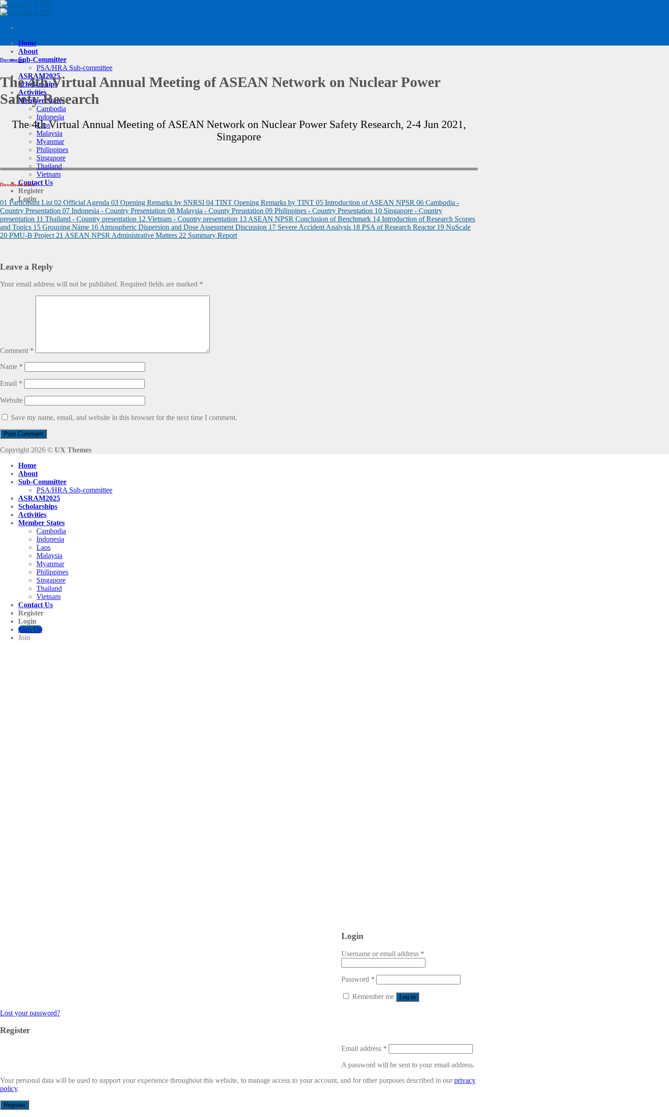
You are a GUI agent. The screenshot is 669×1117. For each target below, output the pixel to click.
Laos (43, 547)
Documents (12, 59)
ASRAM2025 (39, 498)
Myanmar (50, 141)
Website (11, 400)
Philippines (52, 150)
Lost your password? (30, 1013)
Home (27, 43)
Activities (32, 514)
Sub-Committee (42, 59)
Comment (17, 350)
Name (11, 366)
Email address (364, 1048)
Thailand (49, 166)
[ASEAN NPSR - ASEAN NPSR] (26, 8)
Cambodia (51, 109)
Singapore (51, 158)
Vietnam (48, 174)
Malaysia (49, 133)
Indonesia (50, 117)
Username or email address (382, 954)
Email (11, 383)
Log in (408, 997)
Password (358, 979)
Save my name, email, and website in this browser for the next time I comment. (124, 417)
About (28, 51)
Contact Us (35, 182)
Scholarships (37, 506)
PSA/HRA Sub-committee (74, 68)
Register (14, 1105)
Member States (41, 523)
